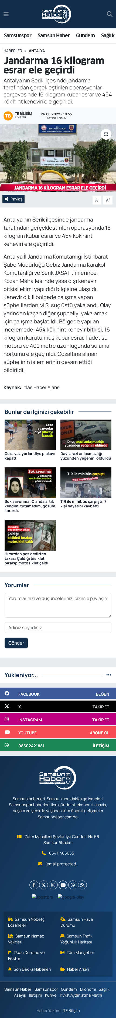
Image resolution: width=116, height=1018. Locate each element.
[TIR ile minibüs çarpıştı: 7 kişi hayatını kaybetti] (86, 482)
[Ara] (109, 14)
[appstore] (42, 898)
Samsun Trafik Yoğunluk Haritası (76, 939)
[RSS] (82, 884)
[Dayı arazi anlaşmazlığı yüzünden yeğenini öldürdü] (86, 434)
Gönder (16, 643)
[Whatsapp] (72, 884)
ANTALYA (37, 50)
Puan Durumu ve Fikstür (26, 955)
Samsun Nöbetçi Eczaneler (27, 922)
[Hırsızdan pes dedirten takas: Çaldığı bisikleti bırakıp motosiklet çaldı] (30, 535)
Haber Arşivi (78, 969)
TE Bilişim (71, 1010)
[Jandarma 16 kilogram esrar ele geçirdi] (58, 158)
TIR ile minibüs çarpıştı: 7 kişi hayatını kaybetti (83, 503)
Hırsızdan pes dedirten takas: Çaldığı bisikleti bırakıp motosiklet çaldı (26, 558)
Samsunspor (17, 35)
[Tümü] (108, 675)
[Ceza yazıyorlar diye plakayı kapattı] (30, 434)
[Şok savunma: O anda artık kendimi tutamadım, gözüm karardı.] (30, 482)
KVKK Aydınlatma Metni (81, 995)
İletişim (35, 995)
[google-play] (71, 898)
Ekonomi (88, 989)
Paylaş (16, 199)
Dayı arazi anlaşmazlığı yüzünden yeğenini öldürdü (85, 456)
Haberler (13, 50)
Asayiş (20, 995)
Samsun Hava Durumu (76, 922)
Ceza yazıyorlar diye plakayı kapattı (30, 456)
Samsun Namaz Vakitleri (26, 939)
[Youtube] (63, 884)
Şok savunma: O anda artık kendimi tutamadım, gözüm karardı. (30, 506)
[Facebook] (33, 884)
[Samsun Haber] (56, 14)
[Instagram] (53, 884)
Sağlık (107, 35)
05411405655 (61, 853)
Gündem (85, 35)
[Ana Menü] (6, 14)
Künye (51, 995)
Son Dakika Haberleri (32, 969)
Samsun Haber (54, 35)
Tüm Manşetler (80, 952)
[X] (43, 884)
